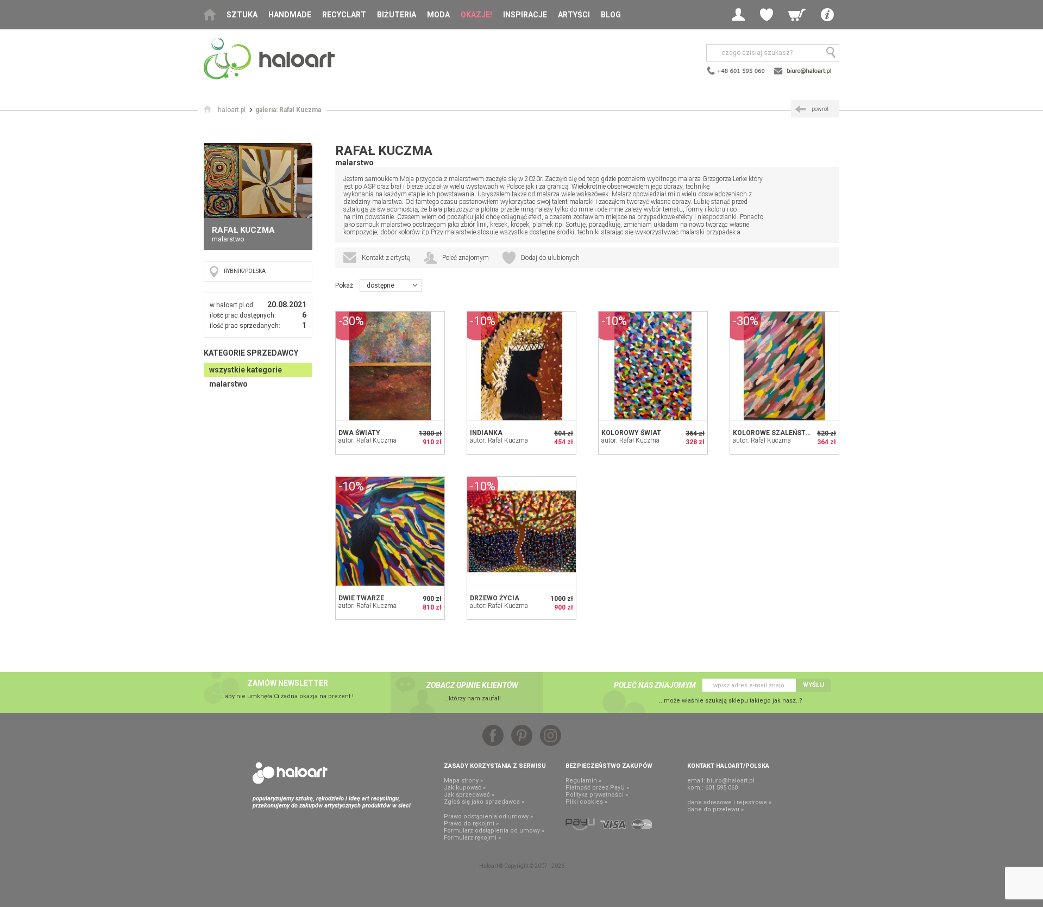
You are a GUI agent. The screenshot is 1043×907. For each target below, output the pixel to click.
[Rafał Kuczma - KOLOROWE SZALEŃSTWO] (784, 366)
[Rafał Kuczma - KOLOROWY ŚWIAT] (653, 366)
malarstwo (228, 384)
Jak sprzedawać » (469, 794)
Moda (438, 14)
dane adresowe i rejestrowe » (729, 802)
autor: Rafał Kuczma (367, 440)
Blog (611, 14)
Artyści (574, 14)
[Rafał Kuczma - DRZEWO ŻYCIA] (521, 531)
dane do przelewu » (715, 809)
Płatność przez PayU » (597, 787)
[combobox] (391, 285)
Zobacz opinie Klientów (472, 685)
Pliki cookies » (586, 801)
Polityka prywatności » (597, 794)
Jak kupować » (465, 787)
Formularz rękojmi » (472, 837)
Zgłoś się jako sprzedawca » (484, 801)
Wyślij (813, 684)
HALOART (290, 773)
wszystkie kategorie (245, 369)
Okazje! (476, 14)
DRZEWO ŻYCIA (494, 598)
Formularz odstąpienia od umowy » (494, 830)
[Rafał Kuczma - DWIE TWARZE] (390, 531)
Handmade (289, 14)
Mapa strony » (463, 780)
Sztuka (242, 14)
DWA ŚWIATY (359, 433)
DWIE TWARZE (361, 598)
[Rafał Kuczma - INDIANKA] (521, 366)
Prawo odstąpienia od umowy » (488, 816)
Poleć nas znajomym (655, 685)
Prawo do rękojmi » (471, 823)
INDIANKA (486, 433)
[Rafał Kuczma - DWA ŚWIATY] (390, 366)
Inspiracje (525, 14)
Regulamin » (583, 780)
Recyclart (344, 14)
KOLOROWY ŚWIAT (631, 433)
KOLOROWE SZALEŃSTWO (774, 433)
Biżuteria (396, 14)
